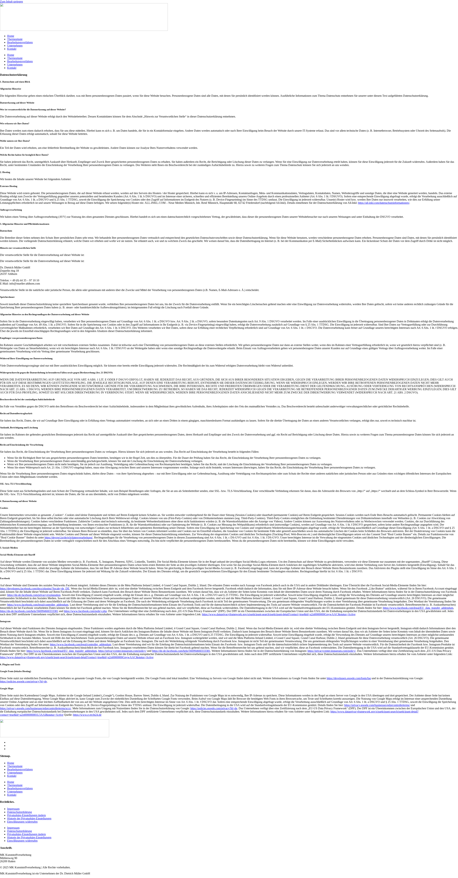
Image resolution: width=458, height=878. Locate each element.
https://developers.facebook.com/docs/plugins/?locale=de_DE (34, 588)
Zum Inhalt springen (11, 1)
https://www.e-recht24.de (87, 714)
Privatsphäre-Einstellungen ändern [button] (26, 815)
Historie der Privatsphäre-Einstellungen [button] (29, 818)
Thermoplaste (15, 39)
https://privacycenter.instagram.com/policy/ (122, 650)
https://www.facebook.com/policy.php (85, 611)
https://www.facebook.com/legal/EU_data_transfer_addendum (418, 607)
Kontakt (11, 48)
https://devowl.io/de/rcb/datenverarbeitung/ (69, 537)
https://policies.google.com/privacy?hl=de (23, 681)
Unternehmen (15, 45)
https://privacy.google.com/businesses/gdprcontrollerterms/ (377, 705)
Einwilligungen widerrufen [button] (22, 821)
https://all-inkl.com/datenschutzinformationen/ (383, 202)
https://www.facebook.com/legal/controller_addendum (37, 604)
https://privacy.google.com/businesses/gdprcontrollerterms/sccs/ (35, 708)
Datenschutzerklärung (19, 812)
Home (10, 35)
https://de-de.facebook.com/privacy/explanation (33, 594)
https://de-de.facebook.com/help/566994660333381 (29, 611)
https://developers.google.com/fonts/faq (349, 678)
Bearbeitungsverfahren (20, 42)
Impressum (13, 808)
